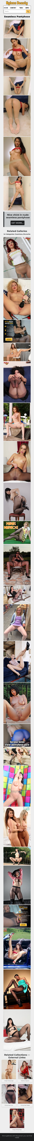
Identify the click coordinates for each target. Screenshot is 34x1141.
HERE (17, 1137)
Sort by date (13, 8)
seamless (19, 234)
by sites (27, 8)
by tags (21, 8)
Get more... (17, 223)
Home (6, 8)
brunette (26, 234)
